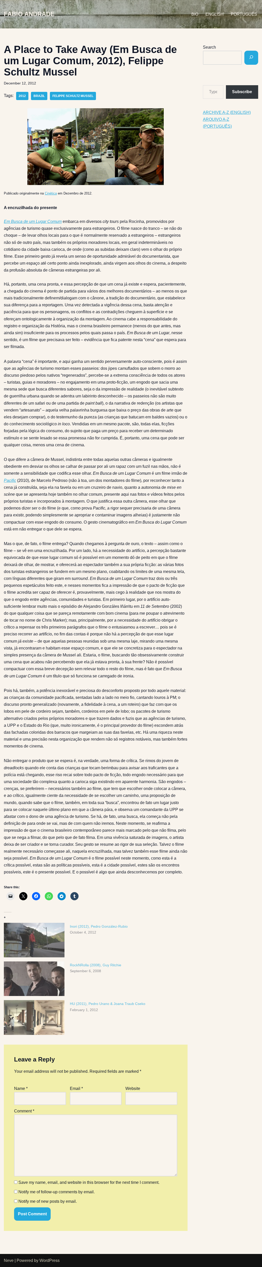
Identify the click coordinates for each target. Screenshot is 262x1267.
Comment (24, 1111)
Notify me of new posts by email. (47, 1201)
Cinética (51, 193)
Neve (9, 1260)
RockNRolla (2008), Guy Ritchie (95, 965)
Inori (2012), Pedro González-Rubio (99, 926)
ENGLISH (214, 14)
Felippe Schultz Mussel (72, 96)
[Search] (251, 58)
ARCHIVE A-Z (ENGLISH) (227, 112)
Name (21, 1088)
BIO (194, 14)
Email (76, 1088)
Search (209, 47)
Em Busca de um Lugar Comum (33, 221)
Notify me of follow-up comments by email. (56, 1192)
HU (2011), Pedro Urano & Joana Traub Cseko (107, 1004)
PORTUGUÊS (244, 14)
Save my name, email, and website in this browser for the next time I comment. (88, 1182)
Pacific (10, 480)
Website (132, 1088)
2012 (22, 96)
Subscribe (242, 92)
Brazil (39, 96)
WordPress (49, 1260)
